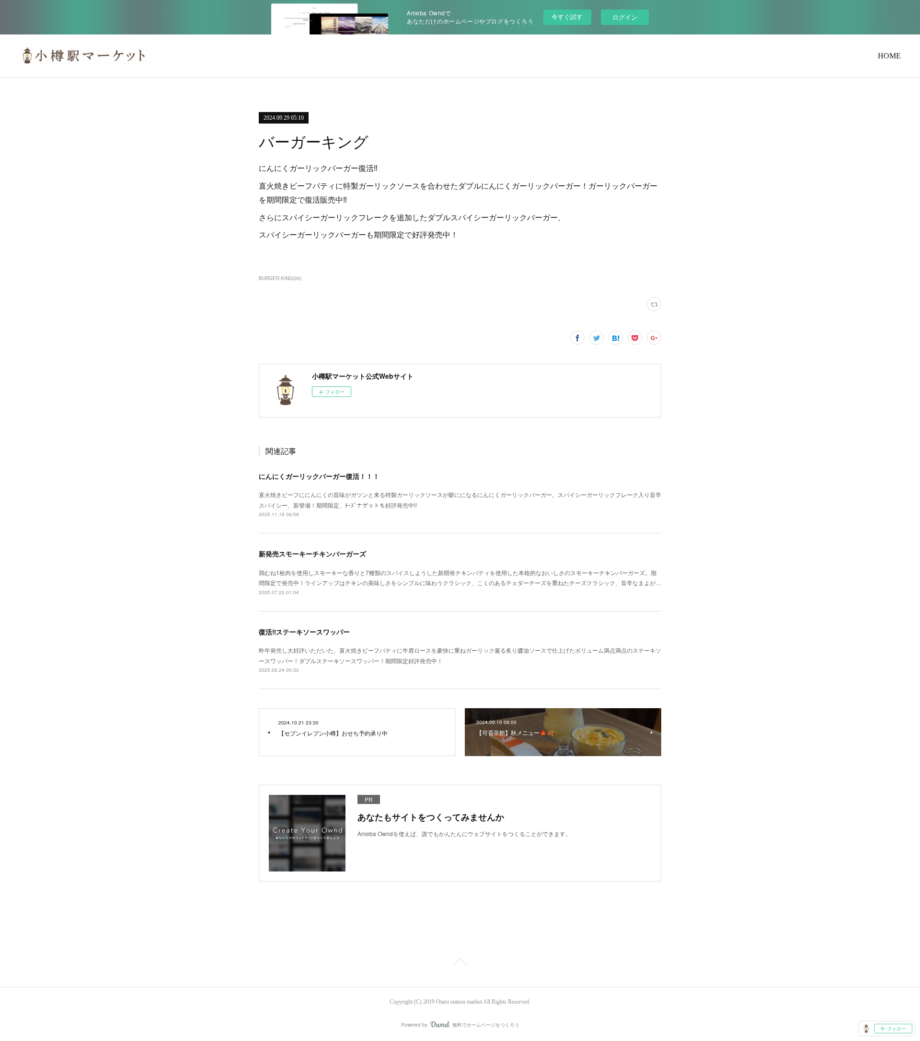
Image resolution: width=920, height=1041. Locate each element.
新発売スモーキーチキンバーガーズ (312, 553)
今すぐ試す (567, 16)
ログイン (624, 17)
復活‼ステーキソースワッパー (304, 631)
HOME (889, 56)
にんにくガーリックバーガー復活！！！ (319, 476)
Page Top (460, 963)
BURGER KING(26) (280, 278)
